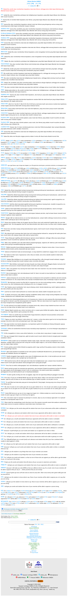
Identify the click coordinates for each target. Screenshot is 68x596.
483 (31, 184)
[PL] (37, 3)
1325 (33, 140)
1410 (32, 142)
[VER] (28, 3)
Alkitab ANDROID (34, 528)
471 (54, 142)
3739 (17, 142)
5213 (9, 142)
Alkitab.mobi (34, 539)
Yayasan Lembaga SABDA (29, 575)
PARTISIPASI (33, 581)
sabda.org (52, 589)
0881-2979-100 (20, 589)
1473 (18, 140)
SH (36, 524)
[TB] (32, 3)
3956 (44, 184)
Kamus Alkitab (34, 530)
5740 (49, 173)
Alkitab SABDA (14, 516)
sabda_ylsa (16, 575)
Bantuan (34, 551)
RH (39, 524)
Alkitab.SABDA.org (34, 543)
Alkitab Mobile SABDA (34, 1)
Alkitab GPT (15, 517)
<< (28, 6)
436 (42, 142)
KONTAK (27, 581)
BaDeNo (34, 547)
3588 (28, 173)
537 (18, 144)
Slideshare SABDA (47, 577)
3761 (17, 494)
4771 (50, 181)
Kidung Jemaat (34, 535)
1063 (11, 140)
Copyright (34, 541)
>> (39, 6)
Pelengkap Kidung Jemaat (34, 537)
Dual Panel (35, 552)
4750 (44, 140)
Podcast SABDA (35, 577)
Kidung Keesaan (34, 533)
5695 (14, 171)
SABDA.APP (34, 546)
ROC (42, 524)
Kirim (20, 510)
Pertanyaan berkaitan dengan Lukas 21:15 (15, 509)
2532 (51, 140)
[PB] (40, 3)
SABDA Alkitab (21, 577)
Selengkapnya (53, 575)
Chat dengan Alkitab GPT (19, 513)
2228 (19, 184)
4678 (64, 140)
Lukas (32, 6)
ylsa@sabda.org (34, 589)
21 (35, 6)
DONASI (40, 581)
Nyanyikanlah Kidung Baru (34, 536)
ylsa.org (45, 589)
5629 (35, 171)
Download (34, 526)
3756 (24, 142)
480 (9, 144)
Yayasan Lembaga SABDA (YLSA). (28, 586)
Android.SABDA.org (34, 544)
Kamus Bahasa (34, 531)
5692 (45, 168)
